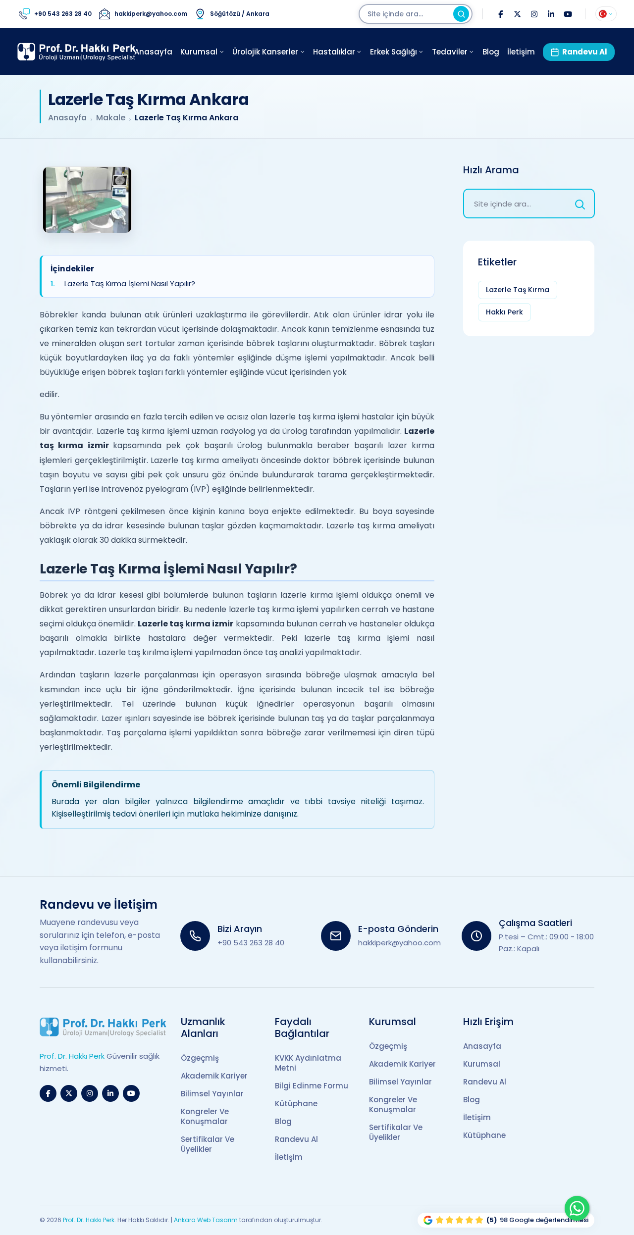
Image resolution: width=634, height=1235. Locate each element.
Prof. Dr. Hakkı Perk (88, 1220)
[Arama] (461, 14)
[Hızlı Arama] (580, 203)
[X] (517, 13)
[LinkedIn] (550, 13)
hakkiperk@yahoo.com (399, 942)
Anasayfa (67, 117)
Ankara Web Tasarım (206, 1220)
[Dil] (606, 13)
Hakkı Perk (504, 312)
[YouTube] (567, 13)
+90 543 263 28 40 (250, 942)
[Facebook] (500, 13)
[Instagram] (534, 13)
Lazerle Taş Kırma (517, 290)
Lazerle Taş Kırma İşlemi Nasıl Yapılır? (129, 284)
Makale (110, 117)
